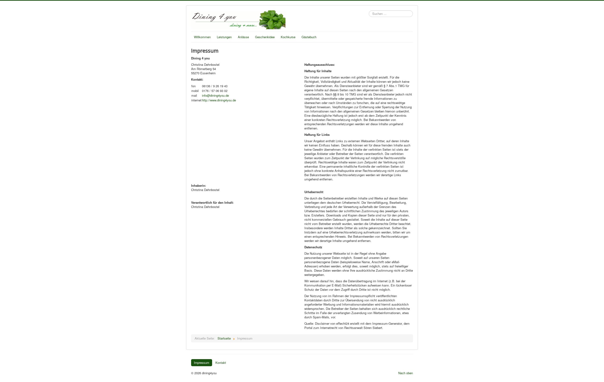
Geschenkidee (265, 37)
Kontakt (220, 362)
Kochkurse (288, 37)
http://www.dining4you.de (219, 100)
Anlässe (243, 37)
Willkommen (202, 37)
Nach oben (405, 373)
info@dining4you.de (215, 95)
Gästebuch (309, 37)
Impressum (201, 362)
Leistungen (224, 37)
